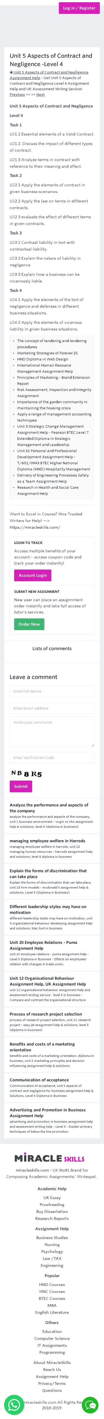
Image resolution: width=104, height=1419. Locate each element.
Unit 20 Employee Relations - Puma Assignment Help (43, 945)
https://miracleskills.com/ (35, 527)
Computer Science (52, 1338)
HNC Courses (52, 1291)
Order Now (29, 624)
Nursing (52, 1244)
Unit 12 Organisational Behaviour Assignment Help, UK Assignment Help (48, 981)
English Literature (52, 1312)
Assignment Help (52, 1376)
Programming (52, 1352)
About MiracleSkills (52, 1362)
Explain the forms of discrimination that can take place (48, 874)
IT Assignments (52, 1345)
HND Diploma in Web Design (42, 359)
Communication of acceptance (39, 1080)
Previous (17, 94)
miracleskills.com (32, 1170)
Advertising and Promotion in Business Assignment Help (48, 1113)
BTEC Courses (52, 1298)
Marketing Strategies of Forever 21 (47, 353)
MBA (52, 1305)
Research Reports (52, 1218)
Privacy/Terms (52, 1383)
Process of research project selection (46, 1014)
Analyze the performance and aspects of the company (49, 808)
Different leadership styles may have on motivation (48, 909)
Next (40, 94)
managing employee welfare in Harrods (47, 841)
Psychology (52, 1251)
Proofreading (52, 1204)
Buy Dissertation (52, 1211)
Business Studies (52, 1237)
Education (52, 1331)
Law (46, 1258)
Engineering (52, 1265)
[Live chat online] (90, 1405)
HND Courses (52, 1284)
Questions (52, 1390)
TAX (58, 1258)
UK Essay (52, 1197)
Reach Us (52, 1369)
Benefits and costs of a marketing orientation (42, 1047)
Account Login (33, 575)
